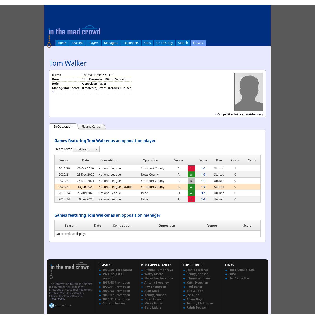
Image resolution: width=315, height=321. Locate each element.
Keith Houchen (197, 282)
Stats (147, 43)
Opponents (131, 43)
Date (97, 225)
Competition (122, 225)
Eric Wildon (195, 291)
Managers (111, 43)
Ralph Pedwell (197, 307)
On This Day (164, 43)
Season (70, 225)
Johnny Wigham (198, 278)
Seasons (77, 43)
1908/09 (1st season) (117, 270)
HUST (232, 274)
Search (183, 43)
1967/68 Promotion (116, 282)
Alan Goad (151, 291)
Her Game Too (239, 278)
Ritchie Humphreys (158, 270)
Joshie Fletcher (197, 270)
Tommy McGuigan (200, 303)
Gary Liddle (152, 307)
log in (50, 8)
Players (94, 43)
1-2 (203, 168)
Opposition (167, 225)
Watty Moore (153, 274)
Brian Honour (154, 299)
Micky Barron (154, 303)
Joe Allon (193, 295)
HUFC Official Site (242, 270)
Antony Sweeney (156, 282)
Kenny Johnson (155, 295)
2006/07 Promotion (116, 295)
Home (62, 43)
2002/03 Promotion (116, 291)
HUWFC (198, 43)
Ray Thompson (155, 287)
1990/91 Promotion (116, 287)
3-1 (203, 193)
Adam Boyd (195, 299)
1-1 (203, 181)
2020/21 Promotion (116, 299)
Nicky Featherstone (158, 278)
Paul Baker (194, 287)
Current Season (113, 303)
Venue (212, 225)
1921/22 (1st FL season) (113, 276)
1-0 (203, 174)
